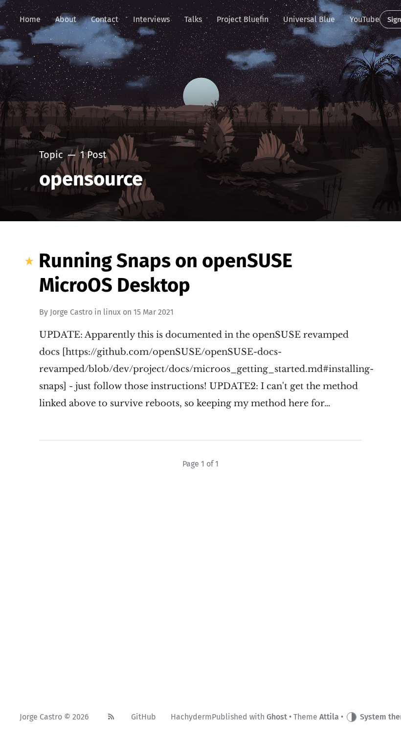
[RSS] (111, 717)
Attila (329, 716)
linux (112, 312)
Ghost (277, 716)
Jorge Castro (71, 312)
